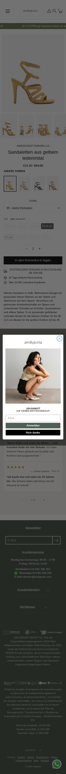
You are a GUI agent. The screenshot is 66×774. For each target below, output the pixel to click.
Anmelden (32, 425)
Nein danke (33, 432)
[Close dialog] (59, 338)
